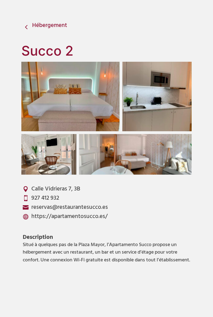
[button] (70, 96)
